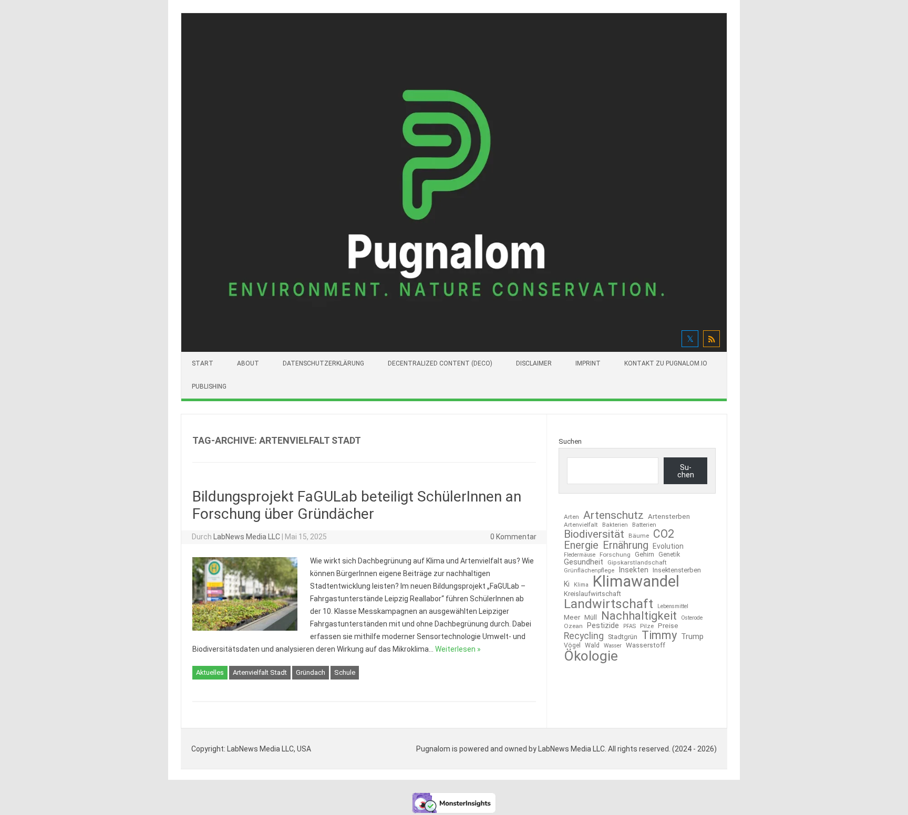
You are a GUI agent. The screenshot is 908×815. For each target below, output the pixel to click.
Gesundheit (583, 562)
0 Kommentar (513, 536)
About (248, 363)
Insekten (633, 570)
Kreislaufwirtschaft (592, 594)
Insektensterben (677, 570)
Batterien (644, 525)
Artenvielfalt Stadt (260, 672)
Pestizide (603, 626)
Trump (692, 637)
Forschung (615, 555)
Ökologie (591, 656)
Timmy (659, 635)
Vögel (572, 645)
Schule (344, 672)
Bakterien (615, 525)
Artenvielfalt (581, 525)
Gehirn (644, 554)
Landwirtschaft (608, 604)
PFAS (629, 627)
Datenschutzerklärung (323, 363)
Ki (567, 584)
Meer (572, 617)
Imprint (588, 363)
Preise (668, 625)
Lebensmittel (672, 607)
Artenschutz (613, 514)
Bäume (638, 536)
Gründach (310, 672)
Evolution (668, 546)
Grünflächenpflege (589, 570)
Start (202, 363)
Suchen (570, 441)
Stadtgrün (622, 637)
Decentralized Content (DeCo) (440, 363)
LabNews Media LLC (246, 536)
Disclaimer (534, 363)
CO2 (663, 533)
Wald (592, 645)
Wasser (613, 646)
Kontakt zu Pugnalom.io (665, 363)
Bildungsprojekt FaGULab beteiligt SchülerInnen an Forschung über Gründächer (356, 505)
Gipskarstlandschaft (637, 563)
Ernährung (625, 545)
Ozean (573, 626)
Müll (590, 617)
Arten (571, 517)
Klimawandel (636, 581)
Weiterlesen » (458, 649)
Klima (581, 585)
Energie (581, 545)
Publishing (209, 386)
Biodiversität (594, 534)
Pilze (647, 626)
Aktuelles (210, 672)
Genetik (669, 554)
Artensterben (669, 516)
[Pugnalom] (454, 349)
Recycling (584, 636)
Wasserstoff (645, 645)
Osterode (692, 618)
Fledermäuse (579, 555)
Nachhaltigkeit (639, 616)
